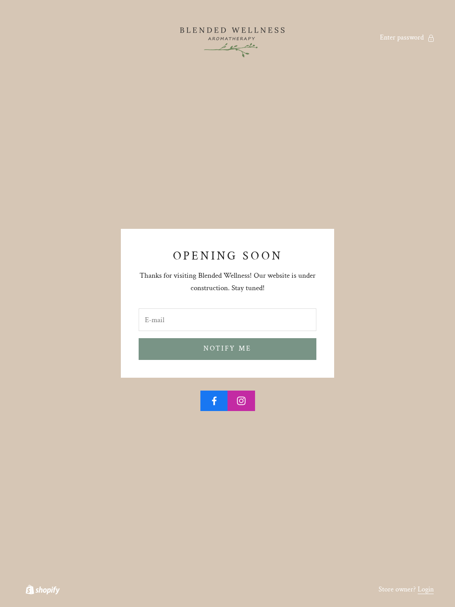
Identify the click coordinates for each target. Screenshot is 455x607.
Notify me (227, 348)
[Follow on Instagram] (241, 401)
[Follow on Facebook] (214, 401)
